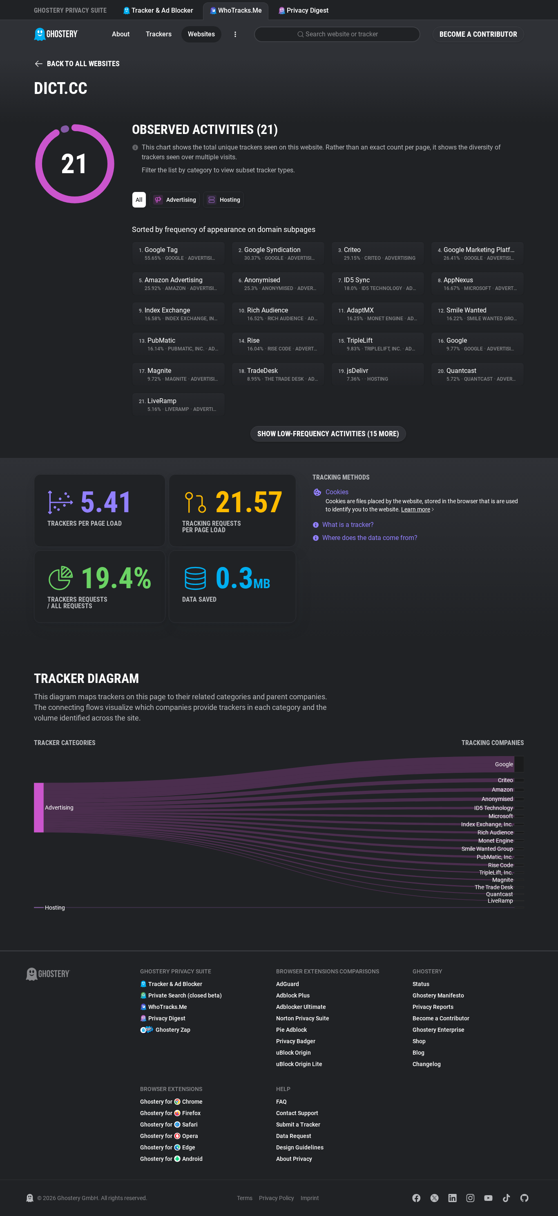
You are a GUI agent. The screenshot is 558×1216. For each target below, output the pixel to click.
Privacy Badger (295, 1041)
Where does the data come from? (369, 538)
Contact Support (297, 1113)
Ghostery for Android (171, 1159)
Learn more (415, 509)
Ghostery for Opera (169, 1136)
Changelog (427, 1064)
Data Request (293, 1136)
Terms (244, 1198)
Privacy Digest (307, 10)
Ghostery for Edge (167, 1147)
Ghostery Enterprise (438, 1029)
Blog (418, 1052)
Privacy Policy (276, 1198)
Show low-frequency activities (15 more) (328, 433)
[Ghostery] (56, 34)
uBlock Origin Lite (299, 1064)
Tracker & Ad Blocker (162, 10)
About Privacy (294, 1159)
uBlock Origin (293, 1052)
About (120, 34)
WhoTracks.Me (240, 10)
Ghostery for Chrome (171, 1101)
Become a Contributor (478, 34)
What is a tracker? (348, 525)
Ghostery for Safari (169, 1124)
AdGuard (287, 984)
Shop (419, 1041)
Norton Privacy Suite (302, 1018)
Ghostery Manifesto (438, 995)
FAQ (281, 1101)
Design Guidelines (300, 1147)
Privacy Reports (433, 1007)
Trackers (159, 34)
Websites (201, 34)
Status (421, 984)
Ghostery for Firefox (170, 1113)
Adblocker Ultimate (301, 1007)
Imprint (310, 1198)
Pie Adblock (291, 1029)
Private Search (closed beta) (185, 995)
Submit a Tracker (298, 1124)
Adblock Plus (293, 995)
